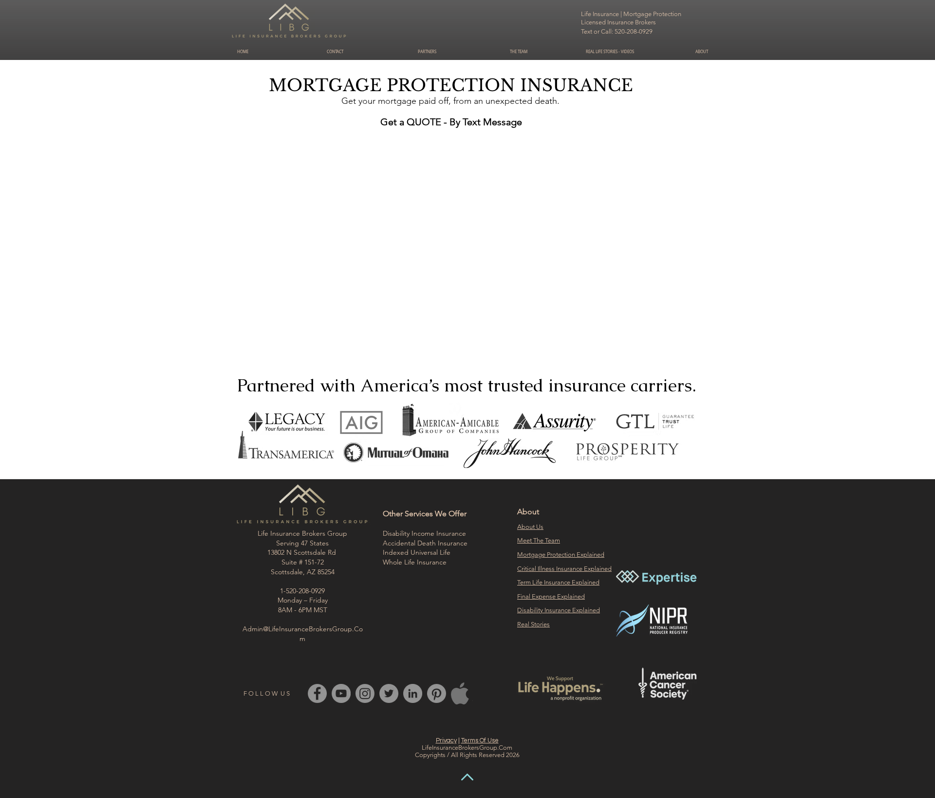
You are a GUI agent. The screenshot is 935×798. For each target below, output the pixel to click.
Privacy (446, 740)
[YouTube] (341, 693)
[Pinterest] (436, 693)
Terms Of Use (480, 740)
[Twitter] (388, 693)
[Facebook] (317, 693)
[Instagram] (364, 693)
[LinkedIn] (412, 693)
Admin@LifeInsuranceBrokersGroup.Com (303, 633)
